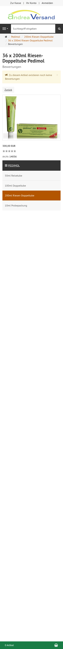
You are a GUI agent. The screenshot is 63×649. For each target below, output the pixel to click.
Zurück (8, 89)
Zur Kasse (15, 3)
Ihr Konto (31, 3)
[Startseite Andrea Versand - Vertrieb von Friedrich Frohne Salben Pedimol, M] (31, 14)
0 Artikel (9, 645)
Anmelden (47, 3)
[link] (9, 151)
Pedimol (14, 165)
